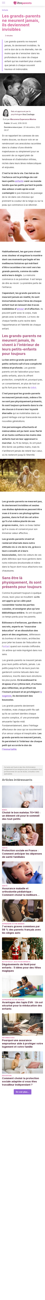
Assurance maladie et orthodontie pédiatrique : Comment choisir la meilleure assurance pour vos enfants (19, 891)
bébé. (34, 387)
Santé (5, 848)
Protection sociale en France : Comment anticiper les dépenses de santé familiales (22, 853)
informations (8, 1038)
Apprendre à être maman (13, 924)
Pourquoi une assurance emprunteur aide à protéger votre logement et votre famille (22, 1043)
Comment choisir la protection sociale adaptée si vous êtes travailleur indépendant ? (20, 1081)
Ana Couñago (28, 114)
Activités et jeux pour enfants (16, 962)
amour (20, 309)
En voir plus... (22, 1092)
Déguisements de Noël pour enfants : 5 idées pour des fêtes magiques (21, 967)
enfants (19, 181)
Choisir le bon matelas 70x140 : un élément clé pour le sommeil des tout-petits (21, 815)
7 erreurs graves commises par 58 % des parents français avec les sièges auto (21, 929)
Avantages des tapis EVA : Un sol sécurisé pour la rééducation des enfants (22, 1005)
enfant (6, 646)
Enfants (5, 10)
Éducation (7, 1076)
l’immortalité (9, 749)
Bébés (4, 810)
